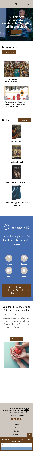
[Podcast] (24, 258)
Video (9, 276)
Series (24, 276)
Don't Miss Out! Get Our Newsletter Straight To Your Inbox (16, 440)
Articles (9, 264)
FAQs (16, 428)
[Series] (24, 270)
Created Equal (16, 141)
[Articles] (8, 258)
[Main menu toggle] (28, 4)
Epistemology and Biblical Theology (16, 203)
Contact (16, 425)
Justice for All (16, 162)
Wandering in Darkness (16, 182)
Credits (16, 431)
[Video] (8, 270)
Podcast (24, 264)
